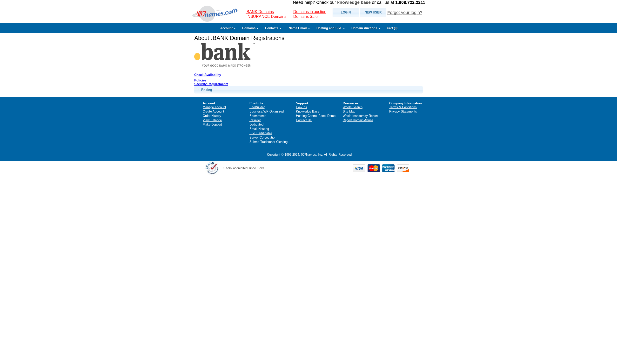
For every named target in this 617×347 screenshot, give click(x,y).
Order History (212, 116)
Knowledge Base (307, 111)
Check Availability (207, 75)
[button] (346, 12)
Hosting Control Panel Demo (315, 116)
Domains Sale (305, 16)
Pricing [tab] (206, 90)
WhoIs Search (352, 107)
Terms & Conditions (403, 107)
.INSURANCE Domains (266, 16)
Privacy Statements (403, 111)
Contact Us (304, 120)
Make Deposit (212, 124)
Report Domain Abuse (358, 120)
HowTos (301, 107)
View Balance (212, 120)
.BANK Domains (260, 12)
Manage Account (214, 107)
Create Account (213, 111)
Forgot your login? (404, 12)
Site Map (349, 111)
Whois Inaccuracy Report (360, 116)
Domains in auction (309, 12)
